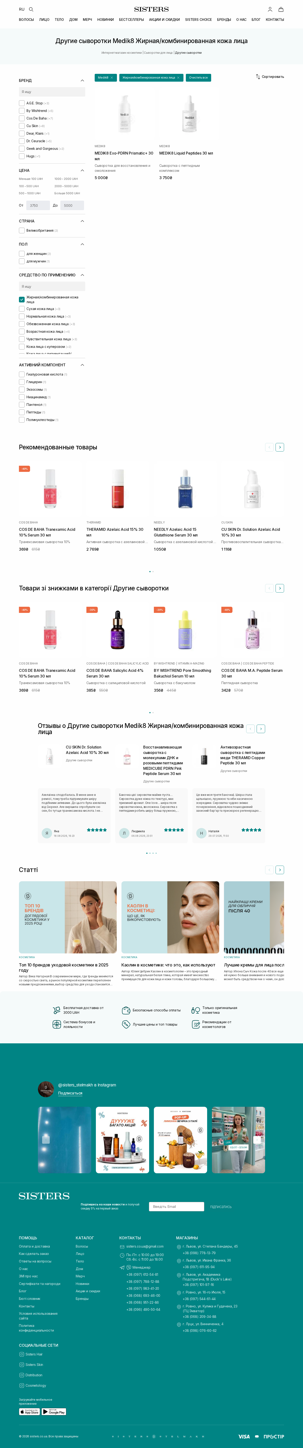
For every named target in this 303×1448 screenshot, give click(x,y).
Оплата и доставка (34, 1246)
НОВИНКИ (105, 20)
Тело (80, 1261)
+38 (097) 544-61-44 (199, 1299)
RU (22, 9)
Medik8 (100, 146)
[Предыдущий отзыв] (250, 729)
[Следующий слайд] (280, 447)
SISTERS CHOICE (198, 20)
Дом (79, 1269)
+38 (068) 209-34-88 (199, 1317)
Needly (159, 522)
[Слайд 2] (150, 853)
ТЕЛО (59, 20)
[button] (106, 78)
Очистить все (198, 77)
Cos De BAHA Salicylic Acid (128, 663)
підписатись (221, 1206)
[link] (281, 9)
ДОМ (73, 20)
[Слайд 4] (156, 853)
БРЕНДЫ (224, 20)
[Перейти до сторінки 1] (150, 571)
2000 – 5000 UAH (66, 186)
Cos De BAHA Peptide (258, 663)
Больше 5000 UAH (67, 193)
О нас (23, 1269)
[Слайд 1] (146, 853)
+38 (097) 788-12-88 (142, 1282)
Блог (22, 1291)
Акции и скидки (88, 1291)
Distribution (34, 1375)
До (55, 205)
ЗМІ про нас (28, 1276)
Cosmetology (36, 1385)
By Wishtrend (164, 663)
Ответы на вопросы (35, 1261)
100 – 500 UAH (29, 186)
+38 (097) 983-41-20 (142, 1288)
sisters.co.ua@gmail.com (145, 1246)
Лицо (80, 1254)
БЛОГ (256, 20)
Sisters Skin (34, 1365)
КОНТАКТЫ (275, 20)
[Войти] (270, 9)
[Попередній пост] (46, 1140)
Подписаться (70, 1093)
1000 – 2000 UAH (66, 179)
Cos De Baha (28, 522)
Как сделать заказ (34, 1254)
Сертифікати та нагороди (39, 1284)
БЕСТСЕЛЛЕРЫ (131, 20)
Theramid (93, 522)
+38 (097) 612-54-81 (142, 1274)
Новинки (82, 1284)
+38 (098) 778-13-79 (199, 1253)
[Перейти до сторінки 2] (153, 571)
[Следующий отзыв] (261, 729)
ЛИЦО (44, 20)
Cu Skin (226, 522)
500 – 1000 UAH (29, 193)
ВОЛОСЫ (26, 20)
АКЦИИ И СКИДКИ (164, 20)
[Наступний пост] (257, 1140)
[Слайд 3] (153, 853)
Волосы (82, 1246)
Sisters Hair (34, 1354)
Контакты (26, 1306)
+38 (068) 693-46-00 (143, 1295)
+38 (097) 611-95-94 (199, 1267)
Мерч (80, 1276)
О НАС (241, 20)
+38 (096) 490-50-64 (143, 1309)
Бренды (82, 1299)
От (21, 205)
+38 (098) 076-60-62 (200, 1330)
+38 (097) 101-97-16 (198, 1285)
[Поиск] (31, 9)
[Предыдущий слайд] (269, 447)
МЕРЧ (87, 20)
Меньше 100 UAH (31, 179)
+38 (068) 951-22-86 (142, 1302)
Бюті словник (29, 1299)
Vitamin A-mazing (191, 663)
